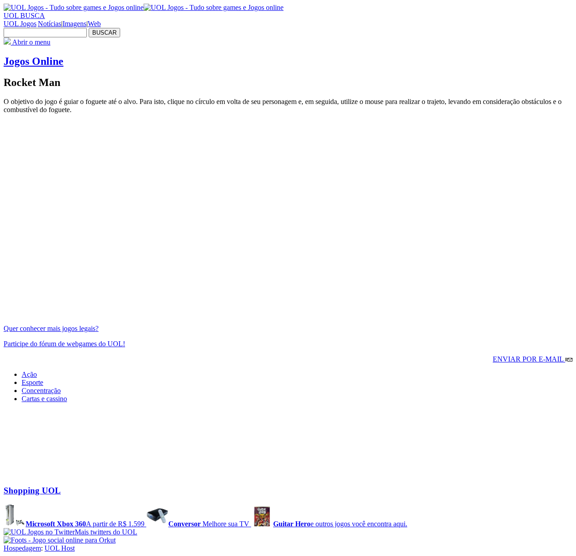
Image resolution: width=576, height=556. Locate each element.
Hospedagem (22, 548)
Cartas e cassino (44, 398)
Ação (29, 374)
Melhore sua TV (209, 524)
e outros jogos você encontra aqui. (340, 524)
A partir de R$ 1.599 (86, 524)
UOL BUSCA (24, 15)
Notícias (49, 23)
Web (94, 23)
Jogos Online (33, 61)
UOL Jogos (20, 23)
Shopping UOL (32, 490)
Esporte (32, 382)
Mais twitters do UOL (106, 532)
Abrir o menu (30, 42)
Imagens (74, 23)
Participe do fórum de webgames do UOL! (64, 344)
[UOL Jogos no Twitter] (39, 532)
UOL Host (60, 548)
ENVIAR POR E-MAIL (529, 359)
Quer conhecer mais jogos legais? (51, 328)
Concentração (41, 390)
